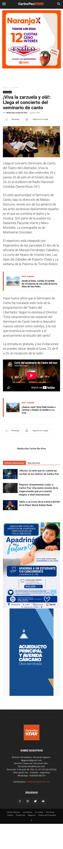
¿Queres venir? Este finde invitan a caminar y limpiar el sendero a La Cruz (39, 410)
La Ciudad (39, 812)
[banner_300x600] (31, 695)
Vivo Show (14, 87)
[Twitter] (35, 801)
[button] (59, 4)
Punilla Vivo (20, 815)
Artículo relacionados (14, 463)
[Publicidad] (31, 39)
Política (10, 815)
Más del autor (34, 463)
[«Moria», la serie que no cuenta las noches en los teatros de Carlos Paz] (10, 474)
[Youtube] (43, 801)
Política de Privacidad (47, 815)
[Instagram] (28, 801)
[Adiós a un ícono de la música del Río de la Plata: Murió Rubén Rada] (10, 505)
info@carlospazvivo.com (38, 781)
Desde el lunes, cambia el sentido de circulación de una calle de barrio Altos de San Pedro (39, 284)
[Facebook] (20, 801)
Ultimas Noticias (13, 812)
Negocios (32, 815)
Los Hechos (27, 812)
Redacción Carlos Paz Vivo (16, 113)
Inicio (5, 87)
